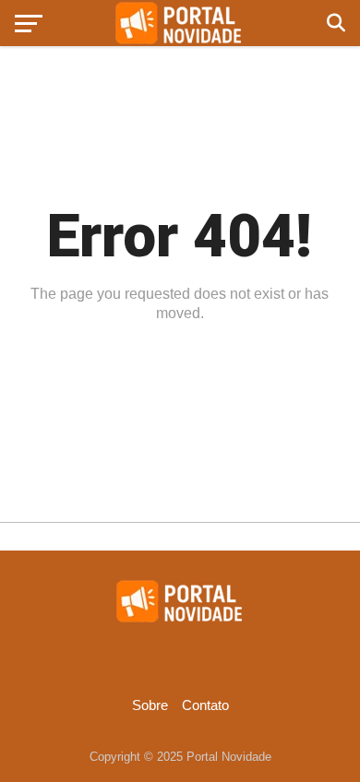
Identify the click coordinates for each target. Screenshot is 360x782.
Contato (205, 705)
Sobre (150, 705)
